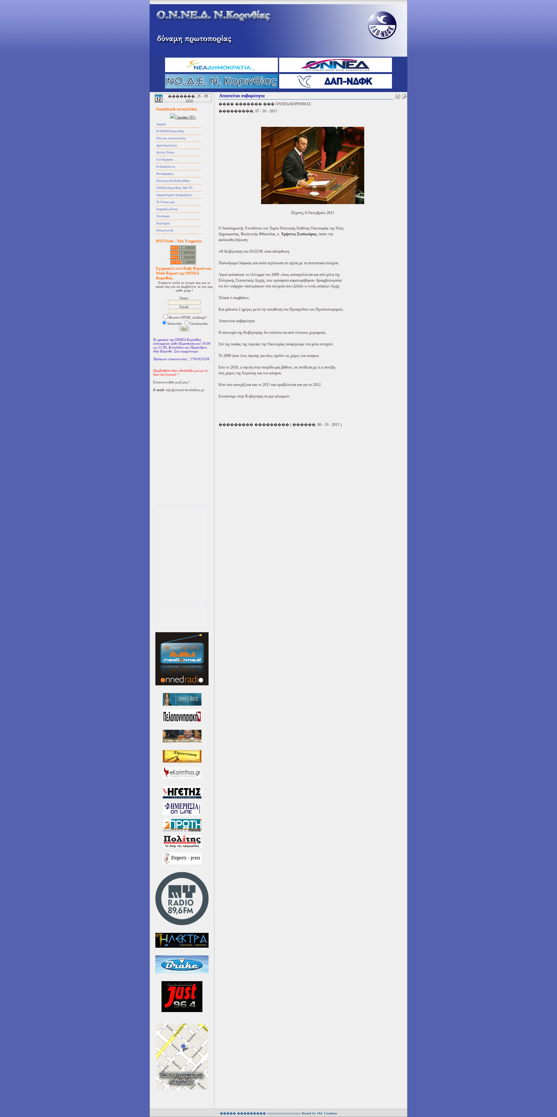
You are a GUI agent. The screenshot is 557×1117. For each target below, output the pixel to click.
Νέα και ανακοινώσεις (171, 138)
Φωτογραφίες (165, 173)
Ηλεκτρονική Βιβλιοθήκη (173, 181)
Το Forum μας (165, 202)
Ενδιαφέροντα (165, 166)
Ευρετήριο (163, 223)
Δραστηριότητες (166, 145)
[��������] (397, 95)
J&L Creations (327, 1113)
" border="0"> (185, 117)
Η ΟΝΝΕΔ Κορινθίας (170, 131)
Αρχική (161, 124)
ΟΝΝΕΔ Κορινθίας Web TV (174, 188)
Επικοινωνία (164, 230)
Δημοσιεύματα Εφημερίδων (174, 195)
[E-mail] (403, 95)
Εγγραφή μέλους (167, 209)
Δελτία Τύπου (165, 152)
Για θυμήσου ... (166, 159)
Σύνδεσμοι (163, 216)
